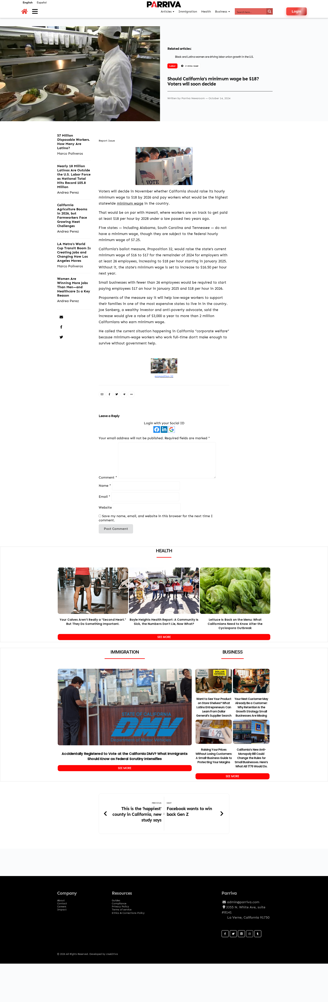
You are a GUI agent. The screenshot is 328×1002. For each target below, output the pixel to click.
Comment (108, 477)
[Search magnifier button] (269, 11)
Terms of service (122, 908)
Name (105, 486)
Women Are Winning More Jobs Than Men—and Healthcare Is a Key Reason (73, 287)
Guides (116, 899)
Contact (62, 902)
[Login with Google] (171, 429)
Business (221, 11)
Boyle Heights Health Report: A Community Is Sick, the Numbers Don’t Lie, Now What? (164, 622)
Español (42, 2)
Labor (172, 65)
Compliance (119, 902)
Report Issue (107, 140)
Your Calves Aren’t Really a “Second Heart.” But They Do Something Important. (93, 622)
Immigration (187, 11)
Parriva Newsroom (193, 98)
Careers (61, 905)
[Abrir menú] (35, 11)
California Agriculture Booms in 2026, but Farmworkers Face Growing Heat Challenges (72, 215)
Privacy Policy (120, 905)
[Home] (24, 11)
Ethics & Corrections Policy (128, 912)
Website (105, 507)
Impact (62, 908)
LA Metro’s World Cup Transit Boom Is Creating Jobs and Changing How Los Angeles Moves (74, 252)
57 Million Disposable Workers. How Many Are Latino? (73, 141)
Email (104, 497)
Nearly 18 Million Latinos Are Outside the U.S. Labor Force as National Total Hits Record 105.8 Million (74, 176)
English (28, 2)
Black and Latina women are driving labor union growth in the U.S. (214, 57)
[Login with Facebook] (156, 429)
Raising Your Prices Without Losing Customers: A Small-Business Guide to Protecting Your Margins (214, 756)
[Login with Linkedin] (164, 429)
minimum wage (130, 203)
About (61, 899)
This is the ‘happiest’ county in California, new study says (136, 814)
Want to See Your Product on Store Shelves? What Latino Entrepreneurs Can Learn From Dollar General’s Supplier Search (213, 707)
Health (206, 11)
